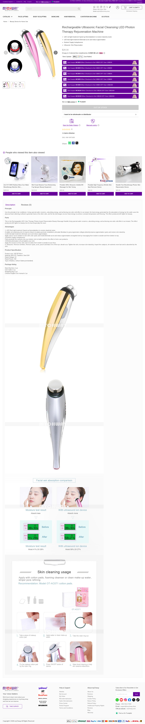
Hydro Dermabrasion (65, 701)
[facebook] (104, 7)
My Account (62, 694)
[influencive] (42, 705)
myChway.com (131, 708)
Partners (90, 694)
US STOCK (105, 16)
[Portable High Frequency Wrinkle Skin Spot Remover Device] (100, 169)
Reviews (90, 708)
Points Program (64, 705)
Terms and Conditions (66, 708)
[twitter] (107, 7)
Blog (88, 710)
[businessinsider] (42, 702)
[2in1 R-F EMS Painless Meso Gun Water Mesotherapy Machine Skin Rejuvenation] (16, 169)
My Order (62, 696)
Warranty (90, 712)
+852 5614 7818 (101, 9)
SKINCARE (55, 16)
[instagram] (101, 7)
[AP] (42, 692)
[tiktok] (110, 7)
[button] (56, 53)
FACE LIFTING (23, 16)
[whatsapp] (94, 7)
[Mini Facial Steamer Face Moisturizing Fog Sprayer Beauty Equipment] (44, 169)
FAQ (25, 1)
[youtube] (98, 7)
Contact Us (19, 1)
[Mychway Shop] (10, 8)
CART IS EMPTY (134, 7)
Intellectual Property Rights (95, 705)
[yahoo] (42, 688)
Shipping (90, 696)
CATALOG (6, 16)
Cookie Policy (91, 698)
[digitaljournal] (42, 699)
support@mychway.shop (103, 11)
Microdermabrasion (65, 698)
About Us (90, 691)
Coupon (29, 1)
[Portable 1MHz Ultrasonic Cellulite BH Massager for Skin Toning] (72, 169)
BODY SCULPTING (39, 16)
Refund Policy (91, 703)
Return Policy (91, 701)
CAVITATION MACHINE (88, 16)
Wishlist (61, 691)
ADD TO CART (16, 194)
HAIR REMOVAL (70, 16)
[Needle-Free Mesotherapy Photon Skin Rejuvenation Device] (128, 169)
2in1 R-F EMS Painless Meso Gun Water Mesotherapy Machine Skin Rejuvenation (16, 187)
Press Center (63, 703)
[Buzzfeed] (42, 695)
